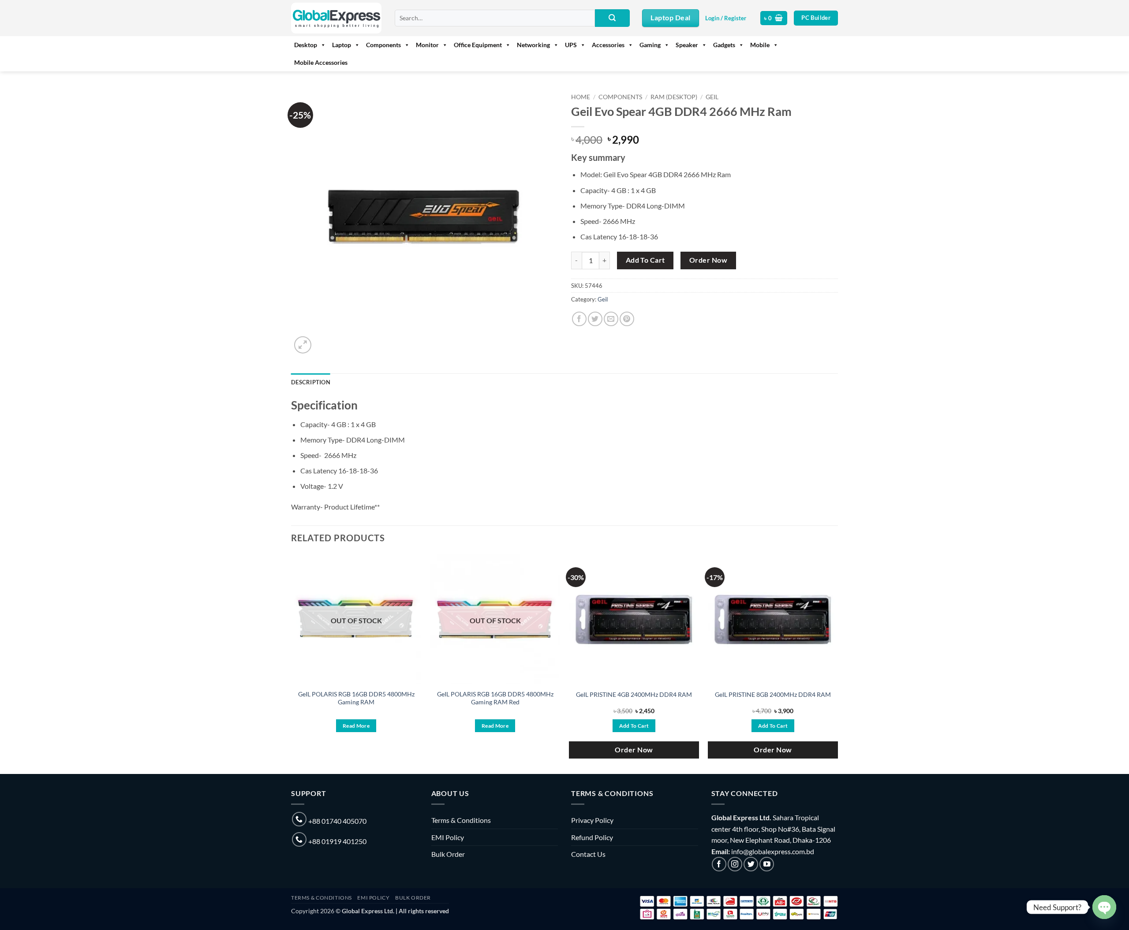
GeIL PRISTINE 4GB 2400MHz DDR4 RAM (634, 694)
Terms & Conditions (461, 820)
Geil (712, 96)
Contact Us (588, 854)
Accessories (608, 44)
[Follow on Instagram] (735, 864)
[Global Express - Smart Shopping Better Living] (336, 18)
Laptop (341, 44)
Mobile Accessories (321, 62)
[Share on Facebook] (579, 319)
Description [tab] (310, 382)
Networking (533, 44)
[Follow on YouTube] (766, 864)
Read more (356, 726)
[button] (725, 18)
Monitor (427, 44)
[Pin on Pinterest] (627, 319)
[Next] (837, 663)
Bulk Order (448, 854)
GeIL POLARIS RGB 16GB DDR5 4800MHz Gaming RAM (356, 698)
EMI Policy (447, 837)
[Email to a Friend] (611, 319)
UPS (571, 44)
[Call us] (299, 819)
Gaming (650, 44)
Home (580, 96)
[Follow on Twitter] (751, 864)
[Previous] (291, 663)
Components (383, 44)
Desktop (305, 44)
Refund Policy (592, 837)
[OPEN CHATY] (1104, 907)
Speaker (687, 44)
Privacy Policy (592, 820)
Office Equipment (478, 44)
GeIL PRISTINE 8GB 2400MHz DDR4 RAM (773, 694)
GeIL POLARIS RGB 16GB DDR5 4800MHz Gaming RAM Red (495, 698)
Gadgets (724, 44)
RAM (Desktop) (673, 96)
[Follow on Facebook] (719, 864)
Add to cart (645, 260)
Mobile (760, 44)
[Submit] (612, 18)
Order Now (708, 260)
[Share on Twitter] (595, 319)
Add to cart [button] (634, 726)
